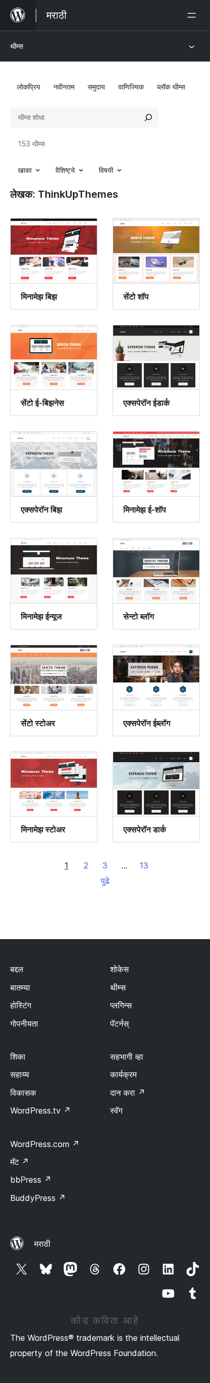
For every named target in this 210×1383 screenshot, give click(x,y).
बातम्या (20, 987)
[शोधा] (148, 117)
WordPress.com (45, 1144)
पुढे (105, 881)
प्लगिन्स (121, 1005)
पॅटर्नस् (119, 1023)
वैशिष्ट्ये (65, 170)
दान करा (127, 1093)
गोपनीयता (24, 1023)
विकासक (23, 1093)
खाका (25, 170)
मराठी (42, 1244)
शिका (17, 1056)
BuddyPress (38, 1198)
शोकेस (119, 969)
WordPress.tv (40, 1110)
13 (144, 865)
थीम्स (16, 46)
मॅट (19, 1162)
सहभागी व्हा (126, 1056)
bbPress (30, 1180)
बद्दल (16, 969)
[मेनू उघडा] (193, 15)
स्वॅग (116, 1110)
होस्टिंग (20, 1005)
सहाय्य (19, 1074)
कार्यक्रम (123, 1074)
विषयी (106, 170)
